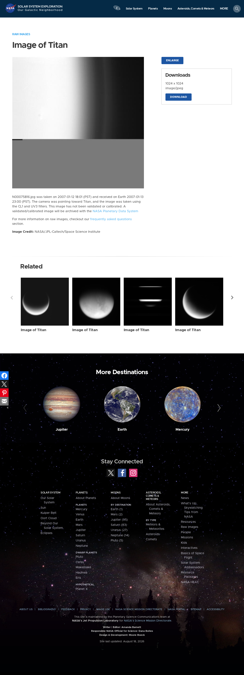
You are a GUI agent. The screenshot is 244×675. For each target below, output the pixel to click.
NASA (11, 8)
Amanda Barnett (131, 627)
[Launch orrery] (117, 10)
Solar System (50, 492)
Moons (115, 492)
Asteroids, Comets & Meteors (153, 495)
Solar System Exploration (40, 5)
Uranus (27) (119, 530)
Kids (184, 542)
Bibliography (47, 609)
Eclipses (46, 533)
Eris (78, 577)
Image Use (103, 609)
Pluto (79, 556)
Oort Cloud (49, 518)
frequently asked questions (111, 219)
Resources (188, 521)
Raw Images (21, 34)
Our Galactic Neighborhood (40, 11)
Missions (187, 537)
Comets (151, 539)
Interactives (189, 547)
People (186, 532)
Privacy (85, 609)
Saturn (80, 535)
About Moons (120, 498)
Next (232, 297)
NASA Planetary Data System (115, 211)
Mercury (182, 429)
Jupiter (62, 429)
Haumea (81, 572)
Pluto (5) (117, 540)
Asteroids (153, 534)
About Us (26, 609)
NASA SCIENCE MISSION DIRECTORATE (138, 609)
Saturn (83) (119, 524)
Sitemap (196, 609)
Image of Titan (33, 330)
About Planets (86, 498)
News (185, 498)
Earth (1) (117, 509)
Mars (79, 524)
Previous (11, 297)
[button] (224, 9)
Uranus (81, 540)
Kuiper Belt (48, 512)
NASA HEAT (190, 582)
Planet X (82, 589)
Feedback (68, 609)
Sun (43, 507)
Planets (81, 492)
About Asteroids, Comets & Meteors (158, 509)
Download (178, 97)
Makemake (83, 567)
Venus (80, 514)
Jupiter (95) (119, 519)
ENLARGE (172, 60)
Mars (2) (117, 514)
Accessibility (216, 609)
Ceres (80, 562)
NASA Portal (176, 609)
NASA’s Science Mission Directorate (147, 620)
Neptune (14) (120, 535)
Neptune (82, 545)
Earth (122, 429)
